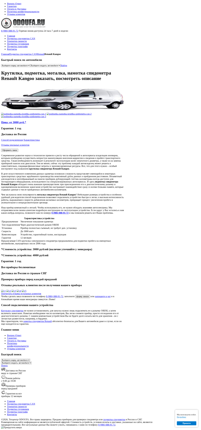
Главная (5, 54)
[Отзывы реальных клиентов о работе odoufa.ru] (3, 291)
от (13, 122)
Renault (40, 54)
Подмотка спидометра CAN (23, 54)
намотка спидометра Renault (37, 321)
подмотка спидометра (114, 419)
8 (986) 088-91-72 (9, 31)
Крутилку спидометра (12, 310)
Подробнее (181, 417)
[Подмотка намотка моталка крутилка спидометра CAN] (23, 114)
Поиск (4, 365)
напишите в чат (103, 296)
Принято (187, 423)
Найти (64, 65)
